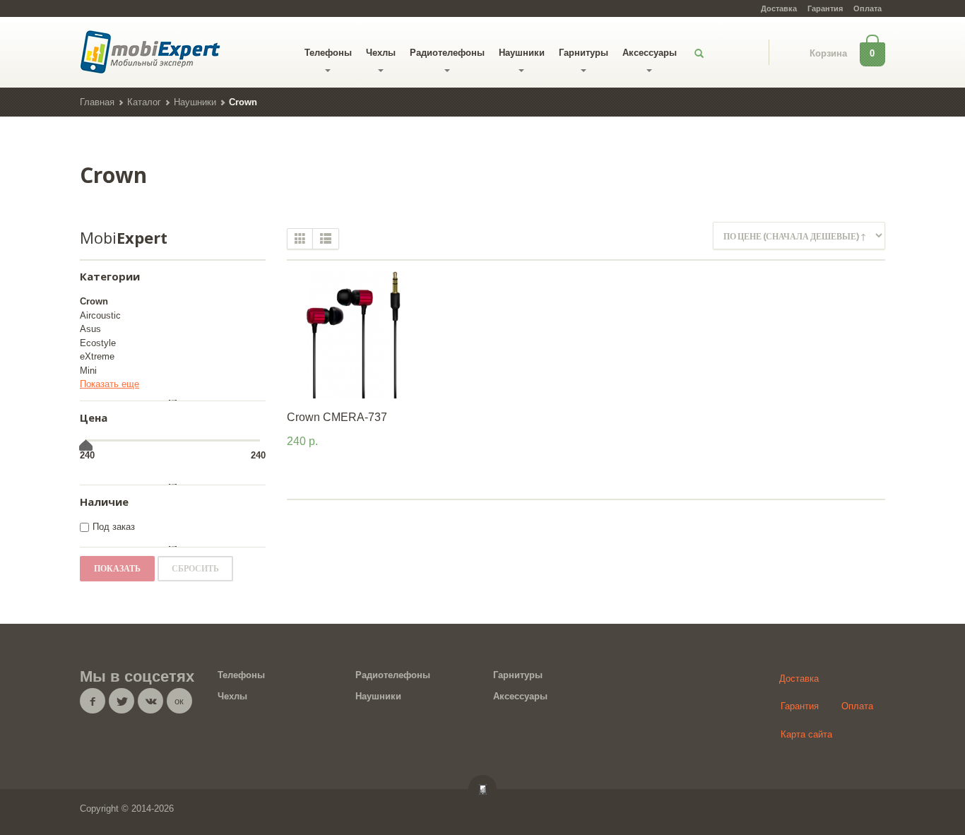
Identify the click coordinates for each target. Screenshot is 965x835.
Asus (90, 329)
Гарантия (825, 8)
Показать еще (109, 384)
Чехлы (381, 52)
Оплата (867, 8)
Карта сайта (806, 734)
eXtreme (97, 356)
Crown (94, 301)
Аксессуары (649, 52)
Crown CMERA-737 (337, 417)
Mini (88, 370)
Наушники (522, 52)
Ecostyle (98, 343)
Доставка (779, 8)
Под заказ (114, 526)
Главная (97, 102)
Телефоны (328, 52)
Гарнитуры (583, 52)
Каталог (144, 102)
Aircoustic (100, 315)
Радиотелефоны (447, 52)
